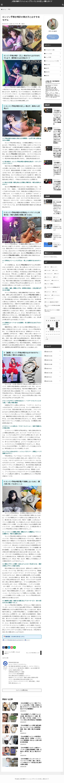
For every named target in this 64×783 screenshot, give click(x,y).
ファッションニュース (52, 61)
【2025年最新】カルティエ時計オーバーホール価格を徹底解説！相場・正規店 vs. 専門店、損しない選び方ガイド (31, 750)
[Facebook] (3, 647)
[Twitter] (6, 647)
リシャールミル (56, 295)
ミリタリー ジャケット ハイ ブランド (57, 228)
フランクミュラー (49, 298)
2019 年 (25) (49, 381)
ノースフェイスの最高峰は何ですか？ (52, 288)
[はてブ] (9, 647)
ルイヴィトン (49, 277)
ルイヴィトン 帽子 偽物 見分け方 (57, 220)
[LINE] (14, 647)
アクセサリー (49, 50)
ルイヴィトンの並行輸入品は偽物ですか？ (52, 306)
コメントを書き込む (22, 690)
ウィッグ (48, 53)
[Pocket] (12, 647)
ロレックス (54, 267)
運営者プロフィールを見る (52, 37)
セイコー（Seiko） (50, 283)
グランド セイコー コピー (52, 89)
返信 (18, 662)
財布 (47, 72)
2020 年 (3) (49, 377)
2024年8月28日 (13, 662)
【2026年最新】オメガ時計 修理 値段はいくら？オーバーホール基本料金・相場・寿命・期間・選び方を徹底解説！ (31, 728)
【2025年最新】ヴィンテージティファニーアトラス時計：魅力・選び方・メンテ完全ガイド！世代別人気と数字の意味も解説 (31, 761)
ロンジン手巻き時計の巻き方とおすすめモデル (13, 640)
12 (50, 328)
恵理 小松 (12, 23)
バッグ (48, 57)
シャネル (56, 270)
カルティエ (48, 291)
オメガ (57, 273)
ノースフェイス (49, 273)
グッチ (56, 277)
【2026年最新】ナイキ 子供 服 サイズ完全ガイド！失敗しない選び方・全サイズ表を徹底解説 (57, 185)
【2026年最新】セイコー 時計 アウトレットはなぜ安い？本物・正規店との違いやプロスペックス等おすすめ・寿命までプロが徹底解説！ (31, 706)
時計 (24, 23)
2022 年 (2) (49, 368)
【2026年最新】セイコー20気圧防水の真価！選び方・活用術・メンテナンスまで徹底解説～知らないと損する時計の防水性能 (31, 739)
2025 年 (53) (49, 356)
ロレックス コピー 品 (51, 87)
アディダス (48, 270)
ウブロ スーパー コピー (51, 88)
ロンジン (27, 640)
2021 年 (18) (49, 372)
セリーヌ (48, 295)
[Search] (63, 5)
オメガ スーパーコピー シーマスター (57, 237)
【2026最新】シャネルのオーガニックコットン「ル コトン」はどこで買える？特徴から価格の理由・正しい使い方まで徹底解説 (57, 117)
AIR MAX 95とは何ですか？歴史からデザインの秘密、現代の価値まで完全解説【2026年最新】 (57, 152)
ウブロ (55, 291)
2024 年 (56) (49, 360)
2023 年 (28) (49, 364)
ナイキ (47, 267)
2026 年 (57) (49, 351)
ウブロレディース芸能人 (57, 245)
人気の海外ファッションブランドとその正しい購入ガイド (32, 1)
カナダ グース (56, 280)
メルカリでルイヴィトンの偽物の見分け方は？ (52, 311)
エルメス (48, 280)
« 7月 (47, 339)
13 (52, 328)
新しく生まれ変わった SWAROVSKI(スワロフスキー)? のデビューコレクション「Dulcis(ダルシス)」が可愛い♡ (57, 208)
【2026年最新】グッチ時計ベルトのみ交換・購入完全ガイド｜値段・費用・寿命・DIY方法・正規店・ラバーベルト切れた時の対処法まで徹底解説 (31, 717)
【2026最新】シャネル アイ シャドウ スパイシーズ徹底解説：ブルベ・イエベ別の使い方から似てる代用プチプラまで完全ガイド (57, 169)
